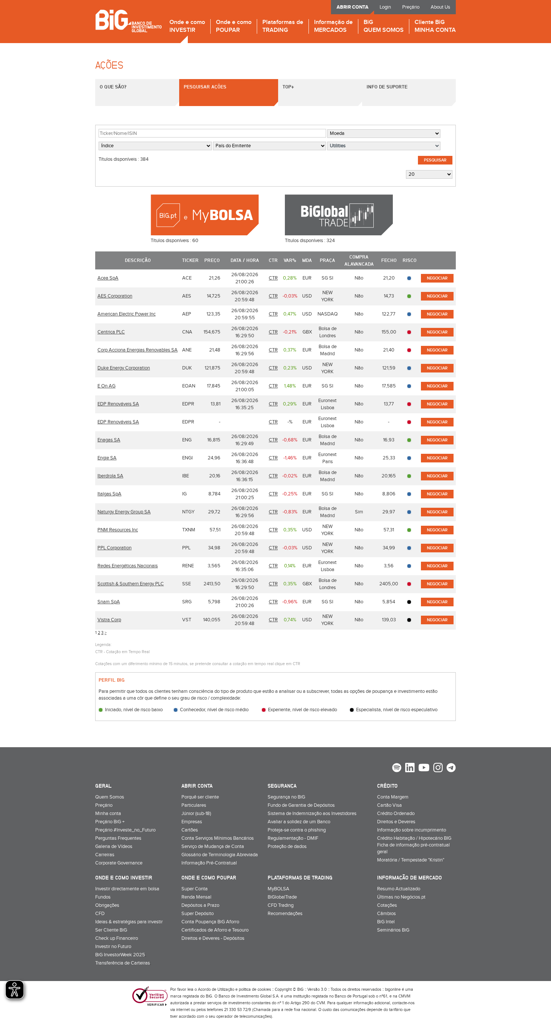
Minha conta (108, 814)
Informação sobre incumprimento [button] (411, 830)
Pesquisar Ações (205, 87)
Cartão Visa (389, 805)
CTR (273, 278)
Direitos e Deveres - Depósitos (212, 938)
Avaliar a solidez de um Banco (299, 822)
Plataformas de (282, 26)
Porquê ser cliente (200, 797)
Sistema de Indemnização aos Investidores (312, 814)
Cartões (189, 830)
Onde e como (187, 26)
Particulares (193, 805)
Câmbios (386, 914)
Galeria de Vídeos (113, 847)
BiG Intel (386, 922)
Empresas (191, 822)
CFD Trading (280, 905)
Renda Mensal (196, 897)
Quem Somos (109, 797)
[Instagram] (438, 768)
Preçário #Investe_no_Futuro (125, 830)
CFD (100, 914)
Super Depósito (197, 914)
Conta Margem (393, 797)
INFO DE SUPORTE (387, 87)
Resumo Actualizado (398, 889)
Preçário (410, 7)
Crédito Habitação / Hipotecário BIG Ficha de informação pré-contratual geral (414, 845)
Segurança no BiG (286, 797)
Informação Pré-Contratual (209, 863)
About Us (440, 7)
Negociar (437, 278)
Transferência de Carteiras (122, 963)
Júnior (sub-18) (196, 814)
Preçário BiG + (109, 822)
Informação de (333, 26)
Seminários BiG (393, 930)
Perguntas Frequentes (118, 838)
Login (385, 7)
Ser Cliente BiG (111, 930)
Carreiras (104, 855)
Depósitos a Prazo (200, 905)
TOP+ (288, 87)
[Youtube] (424, 769)
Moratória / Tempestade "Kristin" (410, 860)
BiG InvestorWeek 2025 (120, 955)
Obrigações (107, 905)
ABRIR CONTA (352, 7)
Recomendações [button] (285, 914)
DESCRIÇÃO (138, 260)
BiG (384, 26)
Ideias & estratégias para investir (129, 922)
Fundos (103, 897)
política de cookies (255, 989)
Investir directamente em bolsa (127, 889)
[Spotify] (396, 768)
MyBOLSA (278, 889)
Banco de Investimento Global (128, 20)
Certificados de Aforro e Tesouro (215, 930)
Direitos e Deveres (396, 822)
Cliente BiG (435, 26)
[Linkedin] (410, 768)
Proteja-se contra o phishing (297, 830)
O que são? (113, 87)
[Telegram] (451, 768)
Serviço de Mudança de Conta (212, 847)
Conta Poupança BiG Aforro (210, 922)
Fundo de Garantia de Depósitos (301, 805)
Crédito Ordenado (396, 814)
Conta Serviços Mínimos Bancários (217, 838)
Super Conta (194, 889)
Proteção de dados (287, 847)
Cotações (387, 905)
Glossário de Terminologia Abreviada (219, 855)
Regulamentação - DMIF (293, 838)
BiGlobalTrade (282, 897)
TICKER (190, 260)
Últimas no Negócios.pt (401, 897)
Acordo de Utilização (216, 989)
